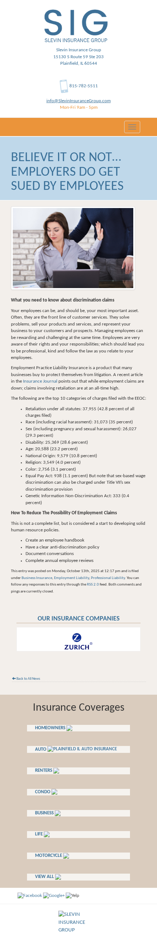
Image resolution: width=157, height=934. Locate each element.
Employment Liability (71, 578)
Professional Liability (108, 578)
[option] (78, 639)
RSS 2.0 (93, 585)
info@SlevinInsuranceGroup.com (78, 101)
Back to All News (28, 679)
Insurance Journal (40, 381)
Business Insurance (37, 578)
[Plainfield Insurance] (54, 895)
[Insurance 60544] (30, 895)
